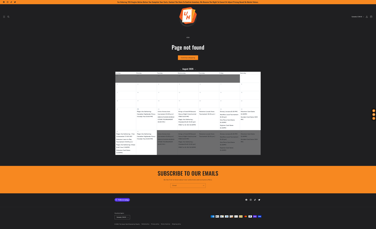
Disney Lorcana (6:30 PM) (228, 111)
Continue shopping (188, 58)
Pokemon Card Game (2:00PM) (248, 113)
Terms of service (165, 224)
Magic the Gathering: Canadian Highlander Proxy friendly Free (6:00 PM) (146, 114)
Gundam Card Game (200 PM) (249, 118)
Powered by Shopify (134, 224)
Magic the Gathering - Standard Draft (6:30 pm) (187, 121)
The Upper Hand (123, 224)
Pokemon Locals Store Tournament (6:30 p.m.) (207, 113)
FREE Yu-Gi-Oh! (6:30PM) (187, 125)
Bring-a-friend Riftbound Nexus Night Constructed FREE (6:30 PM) (187, 114)
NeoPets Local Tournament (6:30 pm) (229, 116)
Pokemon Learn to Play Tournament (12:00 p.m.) (124, 141)
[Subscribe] (203, 185)
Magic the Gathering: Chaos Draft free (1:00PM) (125, 146)
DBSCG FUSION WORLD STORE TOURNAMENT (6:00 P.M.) (166, 119)
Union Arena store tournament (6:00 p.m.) (166, 113)
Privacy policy (155, 224)
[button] (4, 17)
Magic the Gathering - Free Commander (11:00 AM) (125, 135)
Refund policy (145, 224)
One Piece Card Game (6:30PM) (227, 121)
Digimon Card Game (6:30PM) (226, 127)
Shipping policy (176, 224)
